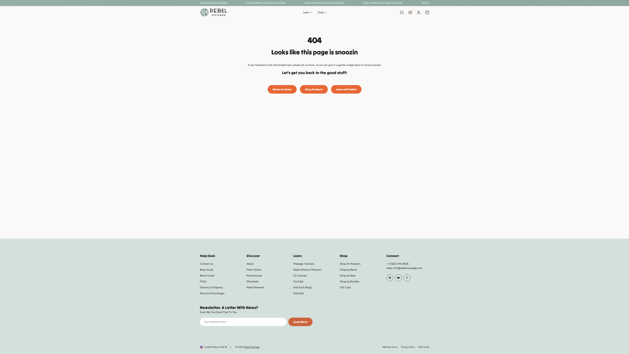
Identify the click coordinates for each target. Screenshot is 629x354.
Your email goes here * (215, 321)
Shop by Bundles (349, 281)
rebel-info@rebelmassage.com (404, 268)
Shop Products (314, 89)
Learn (306, 12)
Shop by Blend (348, 269)
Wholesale (253, 281)
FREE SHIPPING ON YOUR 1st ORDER (204, 3)
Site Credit (423, 347)
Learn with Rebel (346, 89)
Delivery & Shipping (211, 287)
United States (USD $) (215, 347)
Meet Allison (254, 269)
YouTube (298, 281)
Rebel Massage (251, 347)
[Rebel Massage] (214, 12)
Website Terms (390, 347)
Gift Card (345, 287)
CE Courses (300, 275)
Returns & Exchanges (212, 293)
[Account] (418, 12)
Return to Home (282, 89)
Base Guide (206, 269)
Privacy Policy (408, 347)
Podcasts (298, 293)
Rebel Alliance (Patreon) (307, 269)
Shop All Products (350, 263)
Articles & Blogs (302, 287)
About (250, 263)
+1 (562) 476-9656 (397, 263)
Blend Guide (207, 275)
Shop (321, 12)
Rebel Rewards (255, 287)
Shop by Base (347, 275)
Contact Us (206, 263)
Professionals (254, 275)
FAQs (203, 281)
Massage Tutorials (303, 263)
